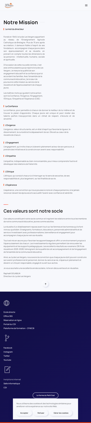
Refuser (41, 413)
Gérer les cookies (61, 413)
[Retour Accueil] (9, 5)
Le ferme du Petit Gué (45, 395)
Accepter (24, 413)
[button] (86, 5)
